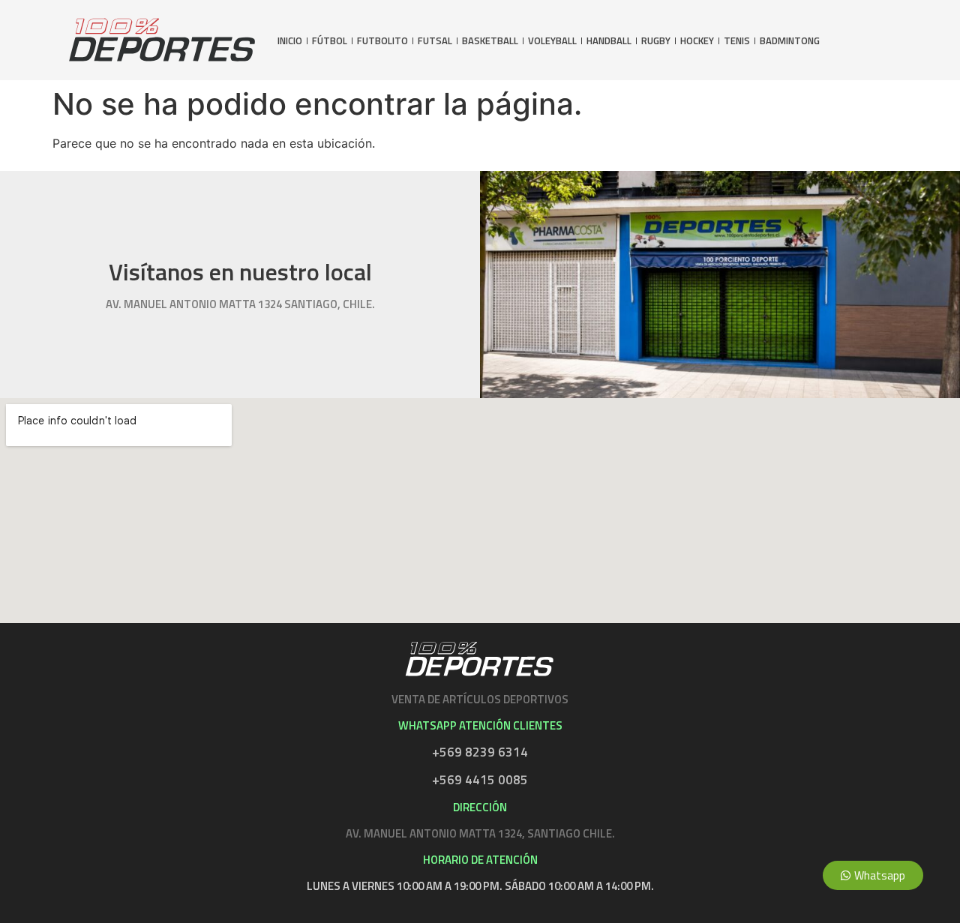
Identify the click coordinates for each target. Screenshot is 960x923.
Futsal (435, 40)
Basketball (490, 40)
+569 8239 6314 (480, 752)
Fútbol (329, 40)
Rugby (655, 40)
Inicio (290, 40)
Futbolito (382, 40)
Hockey (697, 40)
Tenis (737, 40)
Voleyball (552, 40)
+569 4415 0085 (480, 780)
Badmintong (790, 40)
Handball (609, 40)
